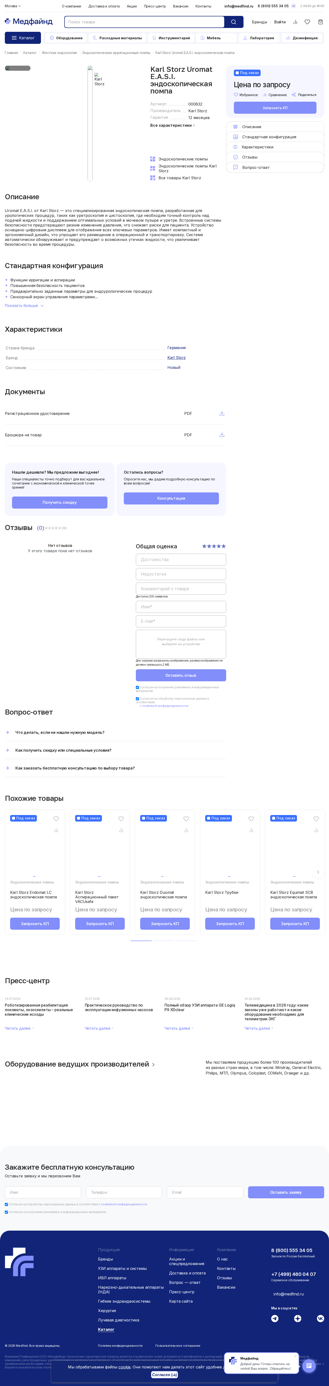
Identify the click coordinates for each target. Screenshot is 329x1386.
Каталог (106, 1329)
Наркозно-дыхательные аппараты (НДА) (131, 1289)
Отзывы (224, 1277)
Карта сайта (180, 1301)
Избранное (249, 95)
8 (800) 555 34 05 (273, 6)
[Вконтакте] (320, 1318)
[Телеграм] (274, 1318)
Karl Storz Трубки (221, 892)
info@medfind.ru (238, 6)
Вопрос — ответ (185, 1282)
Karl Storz (197, 110)
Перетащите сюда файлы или (181, 641)
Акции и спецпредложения (186, 1261)
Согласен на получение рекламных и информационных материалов (57, 1212)
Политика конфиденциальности (120, 1345)
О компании (71, 6)
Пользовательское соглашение (177, 1345)
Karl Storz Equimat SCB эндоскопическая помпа (293, 894)
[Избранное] (307, 22)
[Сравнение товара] (56, 830)
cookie (124, 1367)
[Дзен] (297, 1318)
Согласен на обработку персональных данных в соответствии (78, 1204)
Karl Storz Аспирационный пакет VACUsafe (97, 897)
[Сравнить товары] (295, 22)
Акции (132, 6)
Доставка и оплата (104, 6)
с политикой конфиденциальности (164, 706)
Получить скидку (60, 502)
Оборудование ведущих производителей (77, 1064)
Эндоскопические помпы (32, 882)
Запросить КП (275, 108)
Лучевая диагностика (118, 1320)
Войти (280, 22)
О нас (222, 1259)
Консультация (171, 498)
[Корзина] (320, 22)
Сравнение (278, 95)
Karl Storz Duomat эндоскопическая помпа (163, 894)
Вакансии (180, 6)
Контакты (203, 6)
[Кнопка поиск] (233, 21)
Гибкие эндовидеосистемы (124, 1301)
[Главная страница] (29, 22)
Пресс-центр (155, 6)
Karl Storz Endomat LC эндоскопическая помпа (33, 894)
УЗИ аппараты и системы (122, 1268)
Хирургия (107, 1310)
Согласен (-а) (164, 1375)
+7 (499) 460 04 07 (293, 1274)
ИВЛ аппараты (112, 1277)
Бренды (259, 22)
